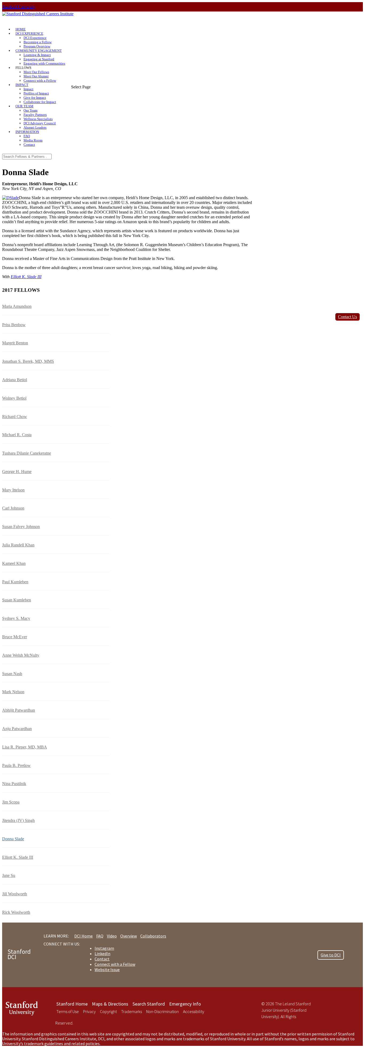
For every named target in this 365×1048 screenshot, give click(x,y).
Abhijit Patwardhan (18, 710)
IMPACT (21, 85)
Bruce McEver (14, 637)
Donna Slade (13, 839)
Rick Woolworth (16, 912)
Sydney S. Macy (16, 618)
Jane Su (8, 875)
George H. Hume (17, 471)
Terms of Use (67, 1011)
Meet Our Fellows (36, 72)
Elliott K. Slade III (26, 276)
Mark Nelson (13, 692)
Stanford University (18, 7)
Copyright (108, 1011)
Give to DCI (331, 955)
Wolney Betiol (14, 398)
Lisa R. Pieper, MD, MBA (24, 747)
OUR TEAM (24, 106)
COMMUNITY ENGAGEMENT (38, 51)
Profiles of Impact (36, 93)
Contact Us (347, 316)
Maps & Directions (110, 1004)
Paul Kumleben (15, 582)
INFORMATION (27, 132)
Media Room (33, 140)
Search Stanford (149, 1004)
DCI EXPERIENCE (29, 33)
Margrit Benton (15, 343)
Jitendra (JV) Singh (18, 820)
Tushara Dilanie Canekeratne (26, 453)
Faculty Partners (35, 115)
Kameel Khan (14, 563)
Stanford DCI (19, 954)
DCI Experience (35, 38)
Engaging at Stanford (39, 59)
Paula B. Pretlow (16, 765)
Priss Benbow (14, 324)
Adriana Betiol (14, 379)
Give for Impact (35, 98)
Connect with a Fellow (40, 80)
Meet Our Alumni (36, 76)
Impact (28, 89)
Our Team (30, 110)
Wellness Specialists (38, 119)
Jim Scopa (11, 802)
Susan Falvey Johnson (21, 526)
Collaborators (153, 936)
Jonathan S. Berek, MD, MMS (28, 361)
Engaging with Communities (44, 63)
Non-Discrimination (162, 1011)
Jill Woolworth (14, 894)
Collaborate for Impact (40, 102)
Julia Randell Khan (18, 545)
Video (112, 936)
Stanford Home (72, 1004)
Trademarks (131, 1011)
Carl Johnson (13, 508)
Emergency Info (185, 1004)
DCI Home (83, 936)
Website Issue (107, 969)
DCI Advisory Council (40, 123)
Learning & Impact (37, 55)
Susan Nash (12, 673)
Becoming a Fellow (38, 42)
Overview (128, 936)
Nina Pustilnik (14, 783)
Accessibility (193, 1011)
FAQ (27, 136)
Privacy (89, 1011)
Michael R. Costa (17, 434)
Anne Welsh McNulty (20, 655)
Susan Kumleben (16, 600)
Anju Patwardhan (17, 728)
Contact (29, 145)
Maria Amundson (17, 306)
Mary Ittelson (13, 490)
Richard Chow (14, 416)
